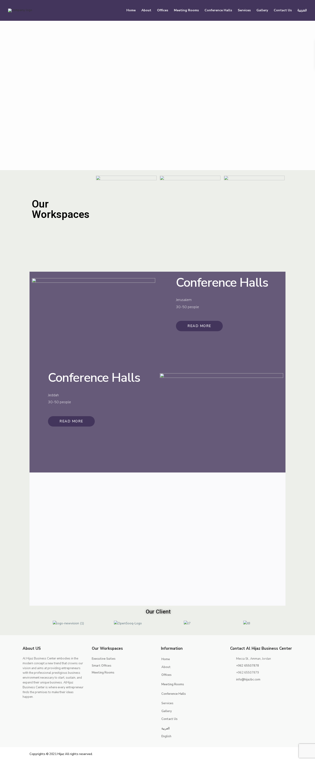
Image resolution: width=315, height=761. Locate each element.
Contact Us (283, 10)
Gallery (262, 10)
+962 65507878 (247, 666)
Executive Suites (104, 659)
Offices (162, 10)
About (146, 10)
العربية (302, 10)
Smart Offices (101, 666)
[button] (35, 623)
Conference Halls (218, 10)
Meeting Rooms (186, 10)
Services (244, 10)
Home (131, 10)
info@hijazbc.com (248, 679)
